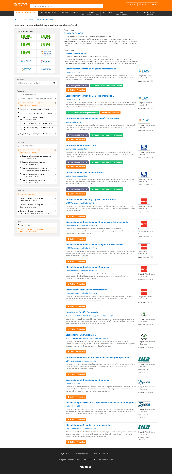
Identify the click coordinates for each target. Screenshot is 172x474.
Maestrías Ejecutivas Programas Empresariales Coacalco (36, 128)
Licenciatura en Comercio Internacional (85, 172)
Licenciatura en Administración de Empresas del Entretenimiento (97, 222)
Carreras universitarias (26, 13)
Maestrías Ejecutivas (48, 13)
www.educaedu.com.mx (106, 460)
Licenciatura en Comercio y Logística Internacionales (91, 199)
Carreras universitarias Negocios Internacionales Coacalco (33, 175)
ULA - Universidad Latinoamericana (81, 361)
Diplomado (107, 13)
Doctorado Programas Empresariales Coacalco (36, 113)
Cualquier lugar (25, 225)
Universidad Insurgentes (76, 149)
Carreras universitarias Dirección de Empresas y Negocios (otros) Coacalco (35, 169)
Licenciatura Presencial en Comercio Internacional (90, 96)
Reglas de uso (65, 454)
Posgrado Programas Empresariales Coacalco (36, 134)
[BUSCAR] (54, 83)
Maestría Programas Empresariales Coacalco (36, 123)
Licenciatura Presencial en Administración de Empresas (92, 118)
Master (122, 13)
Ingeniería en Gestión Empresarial (82, 312)
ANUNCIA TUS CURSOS (147, 4)
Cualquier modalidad (27, 194)
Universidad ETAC (73, 72)
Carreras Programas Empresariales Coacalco (36, 99)
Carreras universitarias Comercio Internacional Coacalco (33, 163)
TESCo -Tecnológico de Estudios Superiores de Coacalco (89, 316)
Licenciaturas (150, 13)
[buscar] (100, 6)
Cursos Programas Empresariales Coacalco (35, 109)
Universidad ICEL (73, 383)
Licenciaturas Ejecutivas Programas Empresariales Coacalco (32, 118)
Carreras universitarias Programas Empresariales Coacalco (32, 104)
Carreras (90, 13)
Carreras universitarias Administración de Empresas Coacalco (36, 157)
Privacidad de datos (82, 454)
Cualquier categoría (27, 146)
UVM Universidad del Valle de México (81, 203)
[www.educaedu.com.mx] (86, 467)
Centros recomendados (25, 31)
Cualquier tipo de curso (28, 95)
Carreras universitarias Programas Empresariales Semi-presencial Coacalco (34, 212)
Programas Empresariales (45, 19)
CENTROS (131, 4)
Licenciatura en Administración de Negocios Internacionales (95, 245)
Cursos (75, 13)
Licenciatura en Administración (81, 145)
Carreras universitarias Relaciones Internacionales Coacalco (34, 181)
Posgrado (136, 13)
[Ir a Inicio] (15, 19)
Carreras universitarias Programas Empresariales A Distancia (32, 199)
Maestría (64, 13)
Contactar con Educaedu (102, 454)
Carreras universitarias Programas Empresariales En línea (32, 206)
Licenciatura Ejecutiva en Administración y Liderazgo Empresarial (97, 357)
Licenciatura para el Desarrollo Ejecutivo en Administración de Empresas (101, 403)
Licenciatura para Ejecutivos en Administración (88, 425)
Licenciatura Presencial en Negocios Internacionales (91, 69)
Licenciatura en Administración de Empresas (87, 267)
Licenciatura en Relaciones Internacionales (86, 290)
